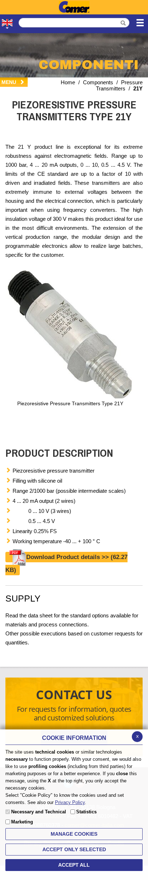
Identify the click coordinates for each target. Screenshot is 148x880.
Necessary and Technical (38, 811)
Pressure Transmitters (119, 85)
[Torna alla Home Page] (74, 7)
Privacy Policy (70, 802)
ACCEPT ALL (74, 865)
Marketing (22, 822)
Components (98, 82)
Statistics (86, 811)
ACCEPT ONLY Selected (74, 849)
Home (68, 82)
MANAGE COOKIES (74, 834)
